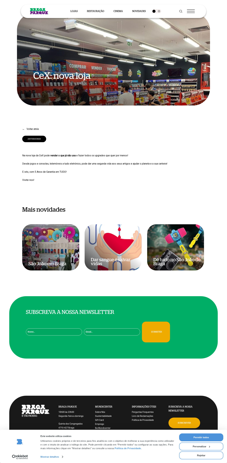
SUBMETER (156, 332)
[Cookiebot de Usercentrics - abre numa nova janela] (20, 457)
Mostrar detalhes (49, 456)
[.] (156, 11)
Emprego (99, 424)
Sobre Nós (100, 412)
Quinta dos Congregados (71, 423)
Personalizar (199, 446)
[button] (184, 423)
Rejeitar (201, 455)
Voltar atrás (32, 129)
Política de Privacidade (128, 448)
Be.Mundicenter (103, 428)
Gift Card (99, 420)
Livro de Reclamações (142, 416)
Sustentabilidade (103, 416)
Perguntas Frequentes (143, 412)
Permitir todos (201, 437)
